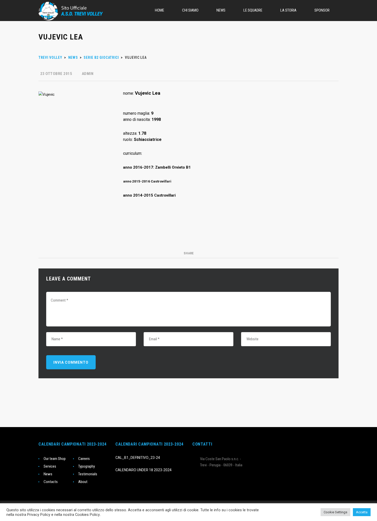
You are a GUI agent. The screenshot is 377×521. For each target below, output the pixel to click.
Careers (84, 458)
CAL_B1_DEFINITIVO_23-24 (137, 458)
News (48, 474)
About (82, 481)
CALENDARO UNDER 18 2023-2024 (143, 470)
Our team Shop (55, 458)
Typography (86, 466)
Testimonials (87, 474)
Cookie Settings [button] (335, 512)
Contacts (51, 481)
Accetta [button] (362, 512)
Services (50, 466)
